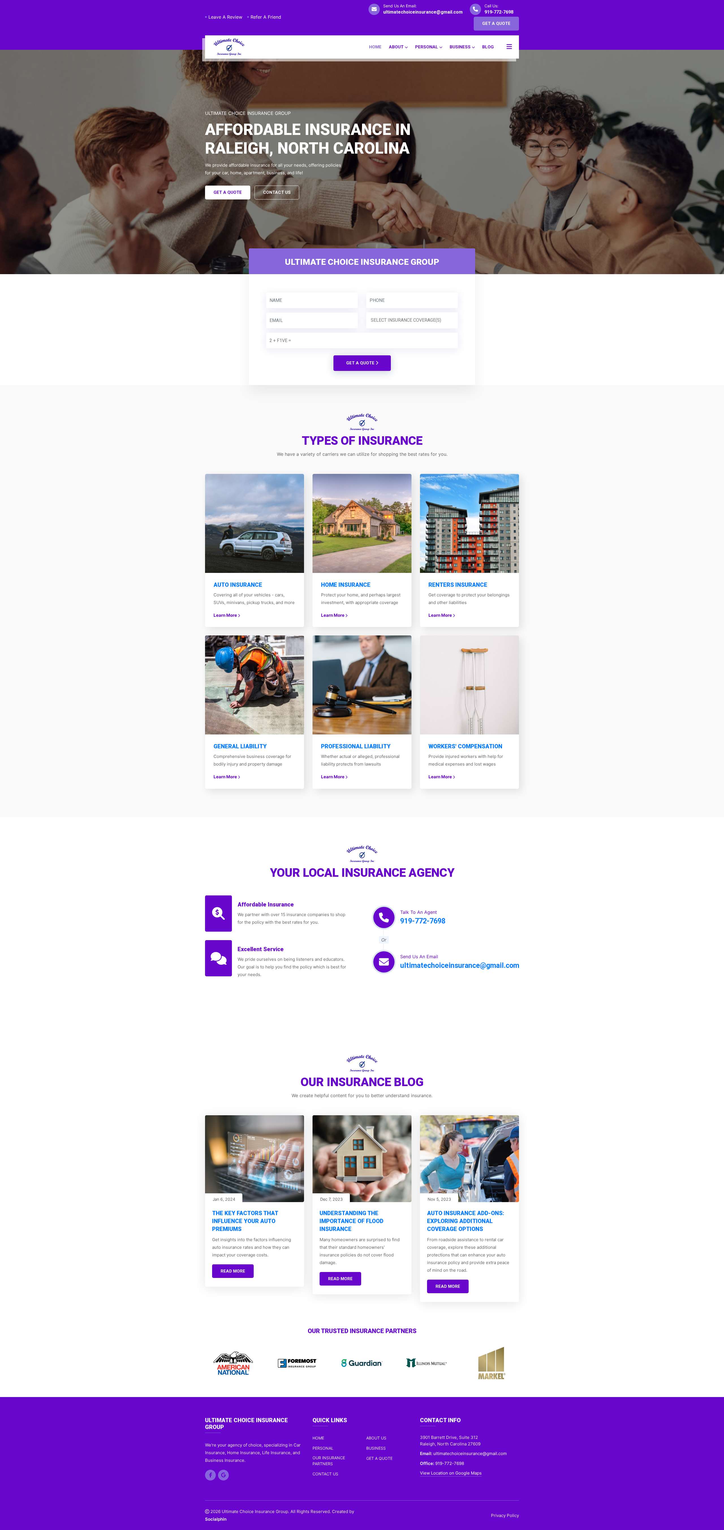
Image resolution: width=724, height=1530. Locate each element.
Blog (488, 47)
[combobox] (412, 320)
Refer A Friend (266, 17)
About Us (376, 1438)
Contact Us (277, 192)
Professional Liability (356, 746)
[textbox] (413, 320)
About (397, 47)
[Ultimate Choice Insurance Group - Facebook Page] (210, 1475)
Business (461, 47)
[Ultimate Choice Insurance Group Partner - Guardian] (298, 1363)
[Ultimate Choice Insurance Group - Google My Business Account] (223, 1475)
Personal (427, 47)
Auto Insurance (238, 584)
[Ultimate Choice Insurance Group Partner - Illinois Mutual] (362, 1363)
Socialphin (216, 1519)
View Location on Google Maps (451, 1473)
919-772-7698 (498, 12)
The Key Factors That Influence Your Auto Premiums (245, 1221)
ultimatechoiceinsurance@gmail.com (423, 12)
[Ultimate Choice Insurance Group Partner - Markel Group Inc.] (426, 1363)
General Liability (240, 746)
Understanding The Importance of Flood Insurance (351, 1221)
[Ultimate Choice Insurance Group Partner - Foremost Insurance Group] (233, 1363)
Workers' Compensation (465, 746)
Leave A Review (225, 17)
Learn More (226, 615)
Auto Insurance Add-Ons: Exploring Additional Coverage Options (465, 1221)
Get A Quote (496, 23)
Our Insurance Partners (329, 1460)
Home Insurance (345, 584)
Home (375, 47)
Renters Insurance (457, 584)
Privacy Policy (505, 1515)
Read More (233, 1271)
